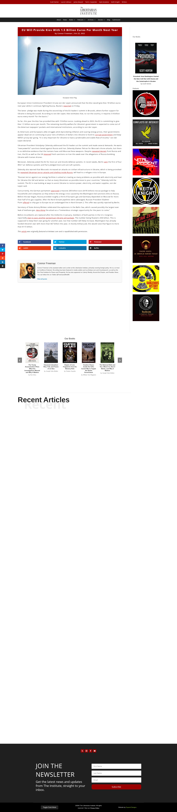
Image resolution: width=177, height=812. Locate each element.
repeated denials (99, 151)
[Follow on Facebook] (90, 751)
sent (106, 162)
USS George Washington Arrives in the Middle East (88, 615)
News (65, 20)
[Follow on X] (82, 751)
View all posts (42, 279)
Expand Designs (131, 807)
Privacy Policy (94, 808)
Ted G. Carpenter (91, 2)
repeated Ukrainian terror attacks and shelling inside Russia (46, 172)
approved (55, 191)
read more (88, 516)
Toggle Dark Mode (49, 807)
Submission (116, 20)
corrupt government (104, 135)
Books (71, 20)
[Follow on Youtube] (94, 751)
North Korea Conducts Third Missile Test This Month (88, 508)
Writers (124, 2)
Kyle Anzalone (104, 2)
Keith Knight (115, 2)
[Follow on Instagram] (86, 751)
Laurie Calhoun (66, 2)
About (59, 20)
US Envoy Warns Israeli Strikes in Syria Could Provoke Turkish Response (88, 721)
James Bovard (78, 2)
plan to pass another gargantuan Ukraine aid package (50, 218)
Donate (100, 20)
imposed (47, 154)
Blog (108, 20)
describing (40, 210)
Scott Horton (54, 2)
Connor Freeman (64, 33)
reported (67, 106)
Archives (91, 20)
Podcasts (80, 20)
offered (26, 202)
